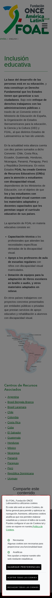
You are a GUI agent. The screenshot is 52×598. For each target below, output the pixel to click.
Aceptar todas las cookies (22, 578)
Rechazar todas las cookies (23, 587)
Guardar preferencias (23, 567)
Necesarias (18, 540)
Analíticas (17, 552)
